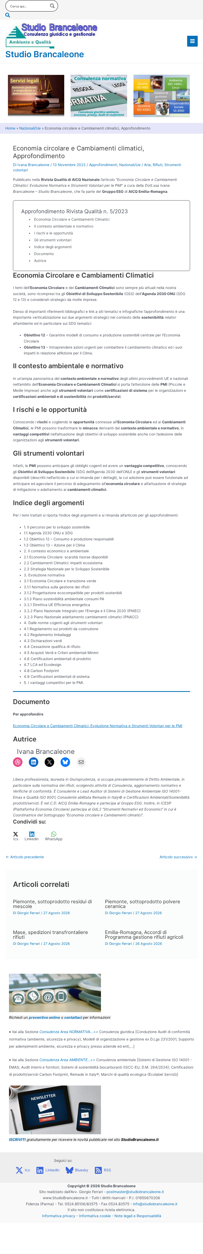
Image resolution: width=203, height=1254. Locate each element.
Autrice (40, 261)
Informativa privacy (58, 1216)
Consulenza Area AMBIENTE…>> (67, 1060)
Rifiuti (157, 165)
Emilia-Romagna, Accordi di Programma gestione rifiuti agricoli (144, 934)
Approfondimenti (103, 165)
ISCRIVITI (17, 1139)
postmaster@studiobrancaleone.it (135, 1192)
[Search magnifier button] (52, 6)
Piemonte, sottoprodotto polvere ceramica (142, 904)
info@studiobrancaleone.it (155, 1204)
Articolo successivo (178, 857)
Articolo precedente (25, 857)
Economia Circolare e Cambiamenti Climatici (71, 219)
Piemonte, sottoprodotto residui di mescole (52, 904)
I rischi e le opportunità (53, 233)
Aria (147, 165)
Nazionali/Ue (130, 165)
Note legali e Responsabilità (137, 1216)
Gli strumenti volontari (52, 240)
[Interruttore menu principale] (192, 41)
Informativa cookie (95, 1216)
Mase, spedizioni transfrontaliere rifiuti (50, 934)
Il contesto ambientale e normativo (63, 226)
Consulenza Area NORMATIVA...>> (68, 1032)
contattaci (73, 1017)
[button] (31, 15)
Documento (44, 254)
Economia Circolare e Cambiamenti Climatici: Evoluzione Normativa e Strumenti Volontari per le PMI (97, 726)
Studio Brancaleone (44, 54)
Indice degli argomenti (53, 247)
